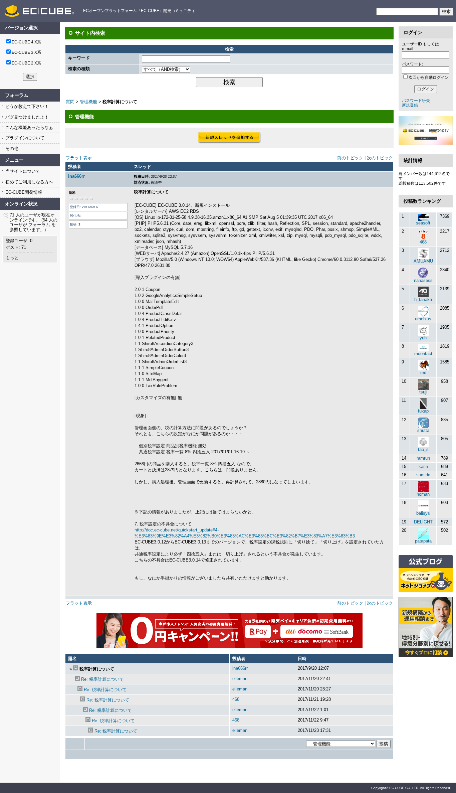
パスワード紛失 (416, 100)
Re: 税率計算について (102, 679)
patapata (423, 540)
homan (423, 494)
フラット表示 (79, 157)
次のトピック (380, 157)
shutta (423, 430)
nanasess (423, 280)
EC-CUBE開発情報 (23, 192)
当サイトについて (22, 171)
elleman (239, 678)
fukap (423, 411)
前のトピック (350, 157)
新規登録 (410, 105)
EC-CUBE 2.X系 (26, 63)
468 (235, 699)
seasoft (423, 222)
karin (423, 466)
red (423, 372)
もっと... (14, 257)
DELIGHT (423, 521)
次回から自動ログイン (429, 77)
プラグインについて (24, 137)
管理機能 (88, 101)
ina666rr (76, 176)
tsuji (423, 391)
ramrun (423, 458)
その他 (11, 148)
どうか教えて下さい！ (26, 106)
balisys (423, 513)
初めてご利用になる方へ (28, 181)
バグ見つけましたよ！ (26, 117)
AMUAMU (423, 261)
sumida (423, 474)
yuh (423, 337)
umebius (423, 318)
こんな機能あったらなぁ (28, 127)
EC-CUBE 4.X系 (26, 42)
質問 (70, 101)
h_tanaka (423, 299)
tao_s (423, 449)
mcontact (423, 353)
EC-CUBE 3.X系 (26, 52)
